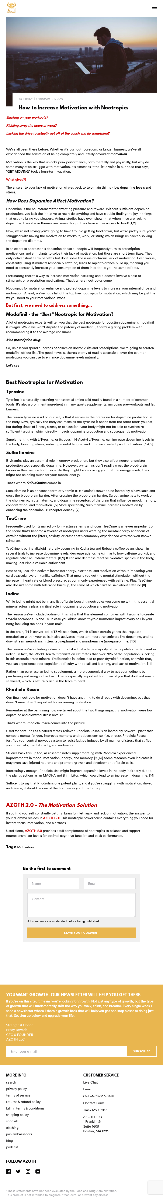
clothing (12, 1127)
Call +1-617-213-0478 (98, 1096)
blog (9, 1140)
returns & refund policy (23, 1102)
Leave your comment (81, 933)
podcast (12, 1147)
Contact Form (93, 1103)
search (11, 1082)
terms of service (18, 1095)
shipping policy (17, 1114)
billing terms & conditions (25, 1108)
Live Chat (90, 1082)
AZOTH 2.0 (51, 818)
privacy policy (16, 1089)
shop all (12, 1121)
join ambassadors (19, 1134)
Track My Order (95, 1110)
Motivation (25, 847)
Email (87, 1089)
